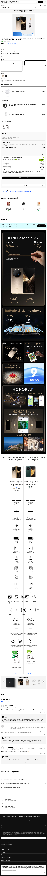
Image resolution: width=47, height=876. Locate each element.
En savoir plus (15, 671)
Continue (40, 1)
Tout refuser (28, 872)
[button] (20, 51)
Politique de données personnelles (11, 834)
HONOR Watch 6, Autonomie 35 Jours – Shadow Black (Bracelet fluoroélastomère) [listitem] (23, 208)
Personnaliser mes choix (17, 872)
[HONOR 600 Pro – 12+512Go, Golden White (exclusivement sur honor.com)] (38, 204)
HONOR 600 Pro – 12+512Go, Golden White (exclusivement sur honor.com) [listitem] (38, 208)
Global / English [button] (22, 1)
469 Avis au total (4, 701)
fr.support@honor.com (6, 844)
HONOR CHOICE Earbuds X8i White (18, 91)
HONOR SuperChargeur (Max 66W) (16, 114)
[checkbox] (12, 63)
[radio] (2, 76)
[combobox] (5, 7)
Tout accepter (40, 872)
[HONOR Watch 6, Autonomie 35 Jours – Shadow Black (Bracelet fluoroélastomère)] (23, 204)
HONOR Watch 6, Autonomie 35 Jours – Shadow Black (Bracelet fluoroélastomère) (22, 105)
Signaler (41, 712)
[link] (31, 56)
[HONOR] (4, 816)
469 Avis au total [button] (11, 43)
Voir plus (23, 766)
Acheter (15, 673)
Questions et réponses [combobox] (40, 7)
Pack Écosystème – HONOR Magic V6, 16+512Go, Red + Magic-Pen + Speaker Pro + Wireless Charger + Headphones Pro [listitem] (8, 208)
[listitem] (23, 11)
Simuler (41, 159)
